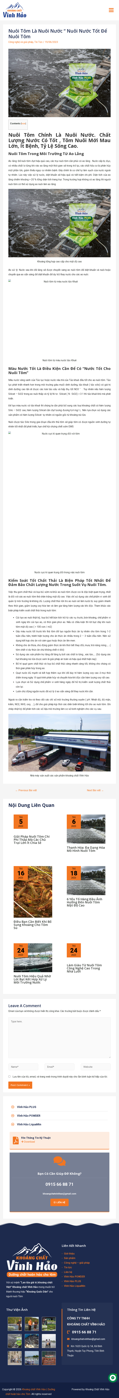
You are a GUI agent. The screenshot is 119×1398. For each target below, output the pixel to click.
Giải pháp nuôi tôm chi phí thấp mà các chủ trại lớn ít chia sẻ (32, 839)
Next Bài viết (95, 790)
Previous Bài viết (26, 790)
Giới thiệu (69, 1253)
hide (23, 123)
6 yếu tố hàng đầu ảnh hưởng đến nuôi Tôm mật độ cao (84, 902)
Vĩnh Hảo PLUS (72, 1281)
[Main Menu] (111, 10)
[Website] (96, 1067)
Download (29, 1141)
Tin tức (68, 1267)
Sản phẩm (69, 1258)
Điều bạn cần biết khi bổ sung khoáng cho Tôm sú (32, 925)
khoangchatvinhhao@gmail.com (59, 1193)
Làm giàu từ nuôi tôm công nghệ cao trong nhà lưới (84, 968)
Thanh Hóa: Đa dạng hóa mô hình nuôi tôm (86, 849)
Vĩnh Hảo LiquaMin (74, 1285)
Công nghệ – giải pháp (77, 1262)
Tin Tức (38, 42)
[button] (59, 1202)
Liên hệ (68, 1272)
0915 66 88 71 (60, 1184)
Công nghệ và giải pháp (20, 42)
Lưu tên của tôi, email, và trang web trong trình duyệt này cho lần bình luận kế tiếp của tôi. (60, 1076)
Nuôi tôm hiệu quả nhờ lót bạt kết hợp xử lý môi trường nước (32, 979)
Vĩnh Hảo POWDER (74, 1276)
